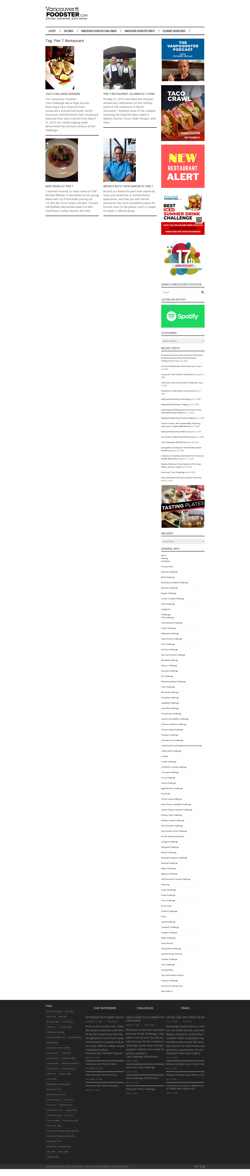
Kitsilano (64, 1073)
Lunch (51, 1079)
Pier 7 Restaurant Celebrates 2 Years (129, 94)
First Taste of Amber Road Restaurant (177, 437)
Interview (68, 1068)
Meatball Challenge (169, 660)
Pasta (68, 1099)
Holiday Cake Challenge (171, 815)
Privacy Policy (167, 566)
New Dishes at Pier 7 (59, 186)
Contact (164, 756)
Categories (166, 609)
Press (163, 916)
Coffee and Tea (55, 1032)
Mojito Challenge (168, 868)
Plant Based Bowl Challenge (173, 681)
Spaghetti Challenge (170, 703)
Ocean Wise (54, 1099)
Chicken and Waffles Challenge (175, 719)
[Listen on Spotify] (183, 327)
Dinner (52, 1042)
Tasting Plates (167, 970)
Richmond (65, 1105)
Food (66, 1053)
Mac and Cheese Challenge (173, 655)
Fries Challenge (168, 644)
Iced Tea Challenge (169, 649)
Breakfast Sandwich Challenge (174, 582)
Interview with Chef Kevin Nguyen (104, 1053)
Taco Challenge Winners (62, 94)
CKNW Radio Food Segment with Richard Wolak (181, 745)
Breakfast (53, 1021)
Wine (51, 1151)
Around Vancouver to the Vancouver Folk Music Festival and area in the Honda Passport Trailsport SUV (182, 358)
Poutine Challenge (169, 911)
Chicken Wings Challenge (172, 729)
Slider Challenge (168, 938)
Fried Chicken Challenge (171, 639)
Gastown (52, 1063)
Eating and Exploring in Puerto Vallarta (178, 418)
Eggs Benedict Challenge (172, 788)
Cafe (51, 1027)
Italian (51, 1073)
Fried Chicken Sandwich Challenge (176, 804)
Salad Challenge (168, 922)
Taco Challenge (168, 964)
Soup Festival (167, 943)
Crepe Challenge (168, 628)
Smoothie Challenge (170, 697)
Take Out (53, 1120)
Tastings (68, 31)
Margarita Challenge (170, 847)
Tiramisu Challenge (169, 980)
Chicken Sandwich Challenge (173, 724)
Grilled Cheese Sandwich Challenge (176, 809)
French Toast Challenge (171, 799)
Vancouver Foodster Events (140, 31)
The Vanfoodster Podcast (172, 975)
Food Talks (166, 793)
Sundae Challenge (169, 959)
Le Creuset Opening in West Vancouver (178, 366)
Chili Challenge (167, 617)
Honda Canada (70, 1063)
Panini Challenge (168, 889)
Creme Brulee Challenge (171, 622)
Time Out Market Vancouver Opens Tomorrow (181, 477)
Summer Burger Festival (171, 954)
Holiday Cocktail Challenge (172, 820)
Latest (52, 31)
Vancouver (54, 1125)
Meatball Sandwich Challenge (174, 857)
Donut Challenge (168, 783)
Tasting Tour (70, 1120)
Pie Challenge (167, 676)
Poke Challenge (168, 687)
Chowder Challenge (169, 735)
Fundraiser (68, 1058)
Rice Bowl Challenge (170, 692)
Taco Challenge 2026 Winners (174, 442)
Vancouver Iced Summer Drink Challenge (179, 382)
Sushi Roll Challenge (170, 708)
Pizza (51, 1105)
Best (62, 1016)
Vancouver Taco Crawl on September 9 (178, 374)
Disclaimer (165, 561)
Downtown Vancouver (58, 1047)
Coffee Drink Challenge (171, 751)
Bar (69, 1011)
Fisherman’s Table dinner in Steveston (178, 391)
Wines (63, 1151)
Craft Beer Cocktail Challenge (174, 767)
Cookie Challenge (169, 761)
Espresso (52, 1053)
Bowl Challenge (168, 577)
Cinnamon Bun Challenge (172, 740)
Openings (165, 884)
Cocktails (65, 1027)
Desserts (74, 1037)
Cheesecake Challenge (171, 713)
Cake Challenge (168, 604)
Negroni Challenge (169, 873)
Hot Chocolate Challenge (172, 825)
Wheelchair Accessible (59, 1146)
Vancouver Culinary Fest (171, 986)
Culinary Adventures (174, 31)
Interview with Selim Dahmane (102, 1085)
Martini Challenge (169, 852)
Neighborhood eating (58, 1084)
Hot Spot (53, 1068)
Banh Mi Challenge (169, 572)
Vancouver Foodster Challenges (99, 31)
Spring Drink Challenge (171, 948)
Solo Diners (54, 1115)
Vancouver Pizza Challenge (140, 1089)
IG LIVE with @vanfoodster (172, 836)
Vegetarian (54, 1141)
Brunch (67, 1021)
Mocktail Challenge (169, 863)
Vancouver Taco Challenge (173, 472)
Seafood (71, 1110)
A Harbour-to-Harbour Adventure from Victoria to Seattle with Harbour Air (192, 1087)
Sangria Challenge (169, 932)
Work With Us (167, 991)
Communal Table (56, 1037)
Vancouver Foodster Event (60, 1136)
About (163, 555)
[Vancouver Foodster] (67, 18)
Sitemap (164, 558)
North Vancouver (56, 1094)
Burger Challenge (168, 593)
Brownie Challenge (169, 588)
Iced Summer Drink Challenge (174, 831)
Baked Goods (54, 1011)
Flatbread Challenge (170, 633)
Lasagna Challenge (169, 841)
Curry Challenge (168, 777)
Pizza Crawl (166, 906)
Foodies (52, 1058)
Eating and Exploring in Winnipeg (175, 399)
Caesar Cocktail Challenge (172, 598)
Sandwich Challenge (170, 927)
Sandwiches (54, 1110)
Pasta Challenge (168, 895)
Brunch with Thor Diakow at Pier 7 (128, 186)
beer (51, 1016)
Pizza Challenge (168, 900)
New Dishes (54, 1089)
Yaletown (52, 1157)
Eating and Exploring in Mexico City (176, 431)
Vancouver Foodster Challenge (62, 1131)
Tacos (69, 1115)
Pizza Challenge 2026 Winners (142, 1078)
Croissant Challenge (170, 772)
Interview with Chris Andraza (101, 1074)
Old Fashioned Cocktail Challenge (175, 879)
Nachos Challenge (169, 665)
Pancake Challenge (169, 671)
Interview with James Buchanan (108, 1017)
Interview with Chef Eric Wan (101, 1064)
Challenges (166, 614)
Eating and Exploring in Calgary (174, 404)
